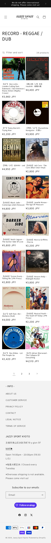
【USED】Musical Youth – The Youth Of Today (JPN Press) (36, 315)
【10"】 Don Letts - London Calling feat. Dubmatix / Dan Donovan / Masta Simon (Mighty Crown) (13, 88)
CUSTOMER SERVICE (16, 400)
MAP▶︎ (9, 448)
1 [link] (14, 373)
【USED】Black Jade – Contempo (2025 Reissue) (13, 203)
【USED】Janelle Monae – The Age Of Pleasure (37, 203)
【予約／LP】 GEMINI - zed (13, 165)
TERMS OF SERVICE (16, 426)
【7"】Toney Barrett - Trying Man (11, 129)
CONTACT (11, 413)
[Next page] (37, 373)
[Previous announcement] (5, 4)
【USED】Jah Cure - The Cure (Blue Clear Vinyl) (36, 166)
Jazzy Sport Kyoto (20, 538)
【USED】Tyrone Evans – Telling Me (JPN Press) (13, 277)
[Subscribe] (42, 495)
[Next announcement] (46, 4)
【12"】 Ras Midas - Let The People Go (12, 354)
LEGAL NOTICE (13, 419)
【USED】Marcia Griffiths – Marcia (37, 241)
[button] (6, 17)
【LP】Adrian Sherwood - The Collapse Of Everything (37, 355)
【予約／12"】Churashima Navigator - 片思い (37, 129)
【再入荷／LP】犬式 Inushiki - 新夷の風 (34, 85)
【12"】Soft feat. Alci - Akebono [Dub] (12, 315)
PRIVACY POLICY (14, 406)
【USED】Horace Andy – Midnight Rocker (36, 277)
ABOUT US (11, 393)
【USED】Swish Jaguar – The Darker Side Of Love (13, 240)
